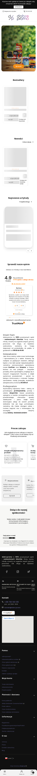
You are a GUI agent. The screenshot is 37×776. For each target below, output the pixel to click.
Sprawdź (18, 7)
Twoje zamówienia (8, 684)
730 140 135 (29, 11)
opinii (23, 280)
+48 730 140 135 (11, 602)
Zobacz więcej (26, 142)
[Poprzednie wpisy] (28, 251)
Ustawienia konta (7, 687)
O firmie (4, 742)
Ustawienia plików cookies (10, 659)
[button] (12, 284)
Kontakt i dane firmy (8, 748)
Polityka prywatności (8, 728)
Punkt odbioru (6, 706)
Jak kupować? (6, 656)
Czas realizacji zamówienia (10, 712)
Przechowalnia (6, 690)
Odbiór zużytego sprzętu (9, 674)
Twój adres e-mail (9, 535)
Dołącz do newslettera (12, 538)
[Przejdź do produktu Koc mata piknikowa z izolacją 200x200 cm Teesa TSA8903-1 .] (15, 159)
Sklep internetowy (18, 766)
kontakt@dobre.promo (12, 608)
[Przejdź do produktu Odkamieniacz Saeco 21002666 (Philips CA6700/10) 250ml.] (15, 98)
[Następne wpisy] (31, 251)
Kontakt (4, 671)
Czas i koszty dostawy (9, 709)
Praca (4, 745)
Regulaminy (5, 723)
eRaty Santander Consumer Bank (12, 703)
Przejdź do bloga (24, 202)
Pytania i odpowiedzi (8, 668)
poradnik (10, 226)
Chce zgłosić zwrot (8, 665)
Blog (3, 750)
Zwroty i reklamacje (8, 731)
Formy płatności (7, 701)
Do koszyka (24, 115)
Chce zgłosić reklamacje (10, 662)
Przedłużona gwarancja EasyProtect (13, 725)
